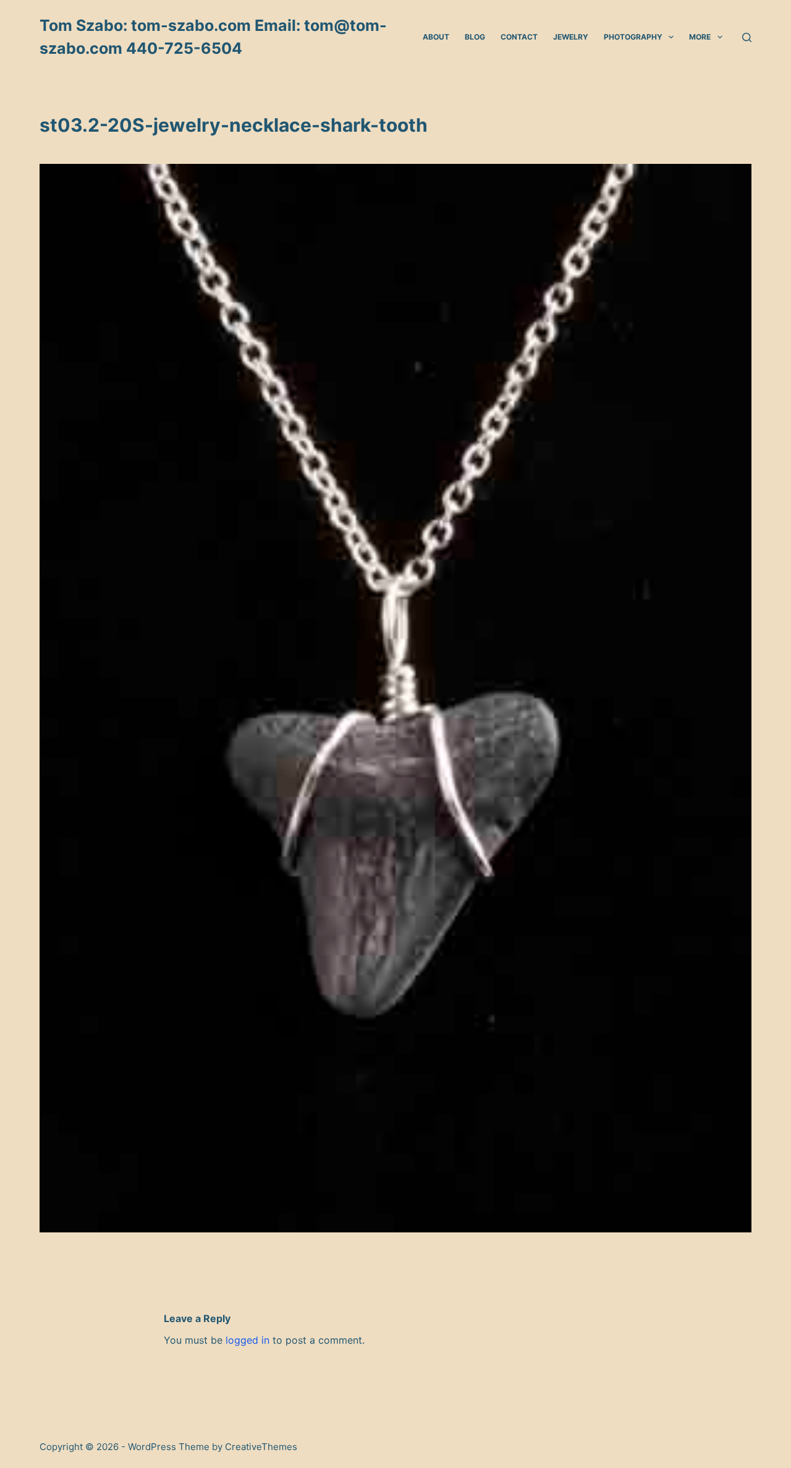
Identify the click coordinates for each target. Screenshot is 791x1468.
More (700, 36)
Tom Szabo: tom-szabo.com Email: (172, 25)
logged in (247, 1340)
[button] (671, 37)
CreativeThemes (261, 1447)
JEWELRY (570, 36)
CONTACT (519, 36)
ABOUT (436, 36)
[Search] (746, 37)
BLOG (475, 36)
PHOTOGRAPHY (633, 36)
